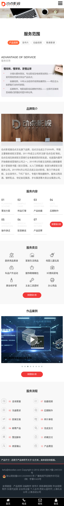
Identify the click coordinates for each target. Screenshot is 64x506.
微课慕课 (50, 42)
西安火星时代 (46, 489)
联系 (56, 504)
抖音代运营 (12, 489)
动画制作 (27, 486)
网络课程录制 (45, 486)
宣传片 (25, 42)
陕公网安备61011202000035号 (20, 476)
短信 (40, 504)
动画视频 (37, 42)
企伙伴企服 (24, 489)
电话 (24, 504)
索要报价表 (56, 224)
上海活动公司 (34, 492)
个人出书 (34, 489)
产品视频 (13, 42)
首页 (8, 504)
